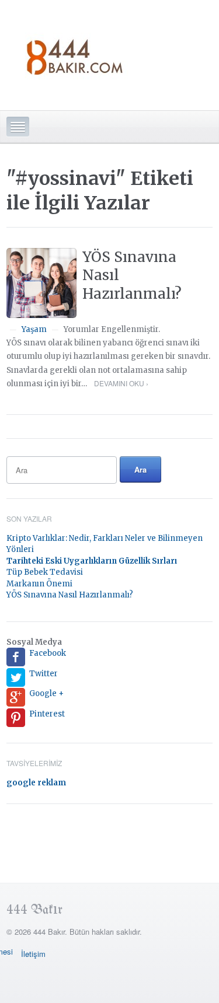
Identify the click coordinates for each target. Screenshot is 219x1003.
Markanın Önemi (39, 584)
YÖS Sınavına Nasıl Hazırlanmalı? (69, 595)
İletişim (33, 953)
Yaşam (34, 329)
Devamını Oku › (121, 383)
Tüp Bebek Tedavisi (44, 572)
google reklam (36, 783)
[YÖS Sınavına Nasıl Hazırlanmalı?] (41, 283)
